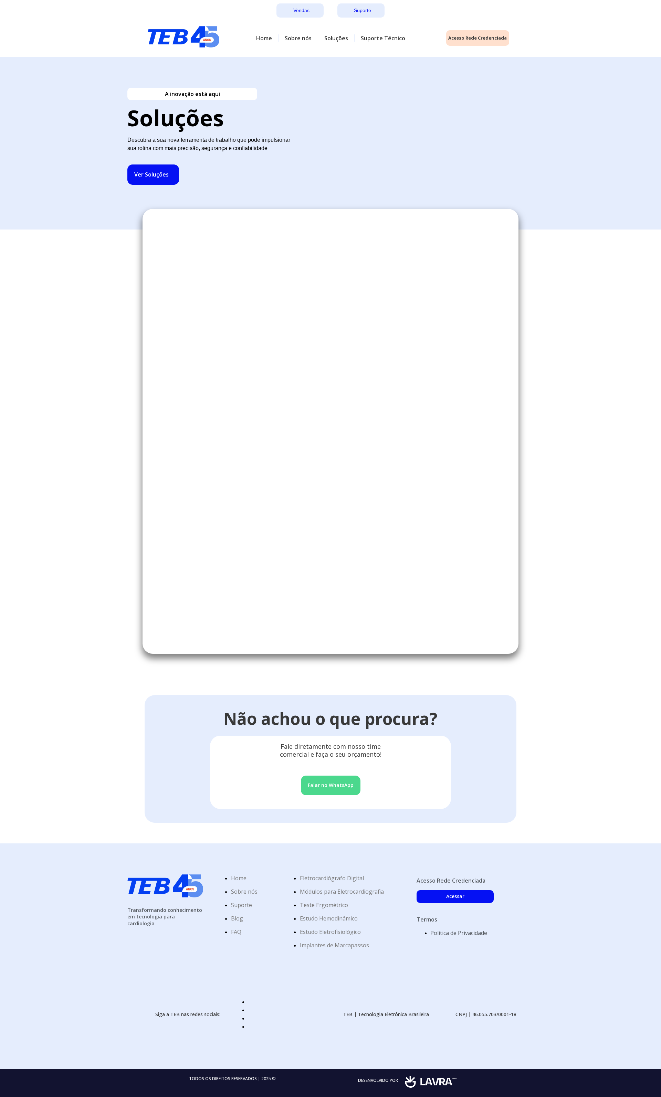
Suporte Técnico (383, 38)
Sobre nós (298, 38)
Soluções (336, 38)
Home (264, 38)
